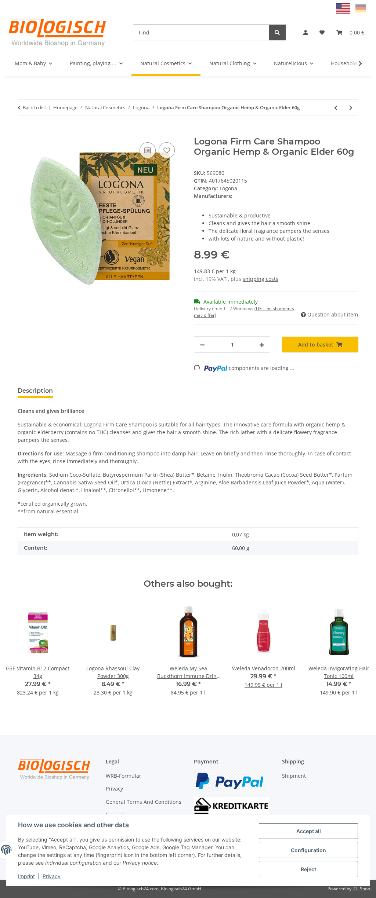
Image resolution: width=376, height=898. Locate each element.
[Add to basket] (23, 132)
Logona (228, 188)
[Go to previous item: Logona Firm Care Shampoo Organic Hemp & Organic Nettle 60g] (335, 108)
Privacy (52, 876)
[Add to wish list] (167, 150)
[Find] (277, 32)
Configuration (308, 850)
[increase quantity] (262, 344)
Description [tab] (35, 390)
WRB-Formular (123, 775)
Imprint (26, 876)
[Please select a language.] (344, 7)
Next (358, 653)
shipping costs (260, 278)
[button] (305, 32)
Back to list (34, 107)
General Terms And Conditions (143, 801)
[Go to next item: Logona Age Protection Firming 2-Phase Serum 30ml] (350, 108)
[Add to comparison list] (148, 150)
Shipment (294, 775)
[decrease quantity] (202, 344)
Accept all (308, 831)
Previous (18, 653)
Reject (308, 869)
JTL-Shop (361, 889)
